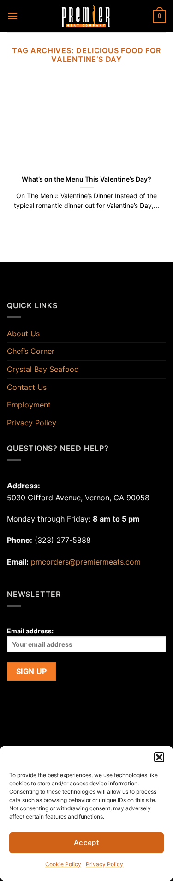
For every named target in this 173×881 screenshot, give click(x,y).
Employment (29, 404)
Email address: (30, 631)
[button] (159, 757)
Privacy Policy (104, 864)
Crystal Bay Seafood (43, 369)
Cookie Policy (63, 864)
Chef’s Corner (30, 351)
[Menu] (12, 16)
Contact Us (27, 387)
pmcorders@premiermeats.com (86, 561)
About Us (23, 333)
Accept (87, 842)
